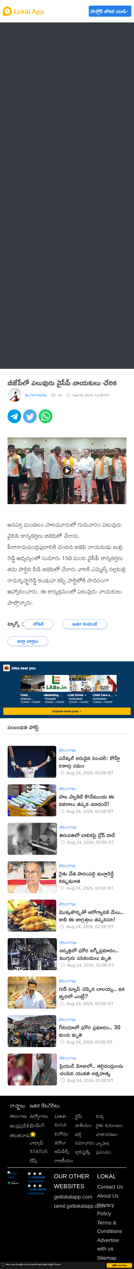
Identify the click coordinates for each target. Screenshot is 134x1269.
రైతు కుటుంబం (109, 1125)
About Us (108, 1196)
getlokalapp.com (73, 1197)
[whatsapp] (46, 418)
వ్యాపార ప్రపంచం (103, 1148)
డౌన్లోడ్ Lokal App (119, 1265)
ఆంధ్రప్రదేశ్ (27, 30)
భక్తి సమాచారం (85, 1138)
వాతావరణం (106, 1134)
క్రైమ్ (79, 1116)
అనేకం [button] (23, 360)
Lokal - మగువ (61, 1120)
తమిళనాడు (20, 1135)
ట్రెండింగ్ (37, 1125)
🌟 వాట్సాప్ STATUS (39, 1142)
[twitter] (31, 418)
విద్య (100, 1116)
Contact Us (110, 1187)
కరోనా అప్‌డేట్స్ (62, 1147)
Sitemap (106, 1258)
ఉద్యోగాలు (39, 1116)
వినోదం (61, 1133)
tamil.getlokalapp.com (79, 1206)
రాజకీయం (64, 1160)
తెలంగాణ (26, 44)
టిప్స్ (33, 1160)
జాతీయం (83, 1125)
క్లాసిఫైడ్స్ (82, 1152)
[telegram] (15, 418)
